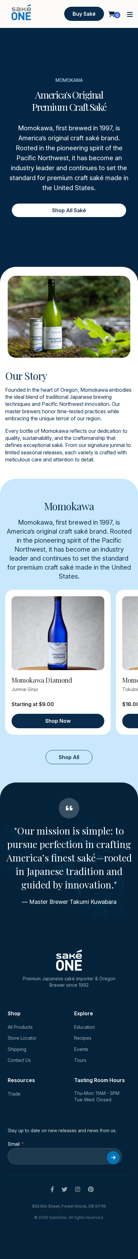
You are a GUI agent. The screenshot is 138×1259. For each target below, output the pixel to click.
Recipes (82, 1038)
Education (84, 1027)
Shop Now (58, 721)
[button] (130, 14)
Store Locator (22, 1038)
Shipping (17, 1049)
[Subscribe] (113, 1157)
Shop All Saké (69, 210)
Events (81, 1049)
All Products (20, 1027)
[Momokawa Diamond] (58, 633)
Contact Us (19, 1060)
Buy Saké (84, 14)
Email (14, 1144)
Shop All (69, 757)
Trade (14, 1094)
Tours (80, 1060)
